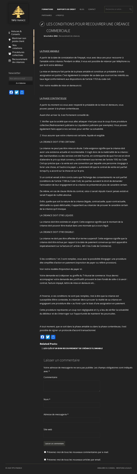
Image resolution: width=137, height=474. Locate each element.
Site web (48, 429)
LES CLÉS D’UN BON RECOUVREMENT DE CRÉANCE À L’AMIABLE (73, 348)
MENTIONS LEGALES (124, 468)
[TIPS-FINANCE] (18, 23)
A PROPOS (60, 15)
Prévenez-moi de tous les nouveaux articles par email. (74, 459)
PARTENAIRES (47, 15)
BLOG (82, 9)
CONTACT (92, 9)
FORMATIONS (47, 9)
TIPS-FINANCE (17, 468)
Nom (47, 399)
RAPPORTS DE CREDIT (66, 9)
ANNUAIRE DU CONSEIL (106, 468)
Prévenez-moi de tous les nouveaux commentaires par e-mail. (78, 452)
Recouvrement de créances (69, 36)
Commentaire (50, 377)
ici (80, 85)
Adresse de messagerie (56, 414)
